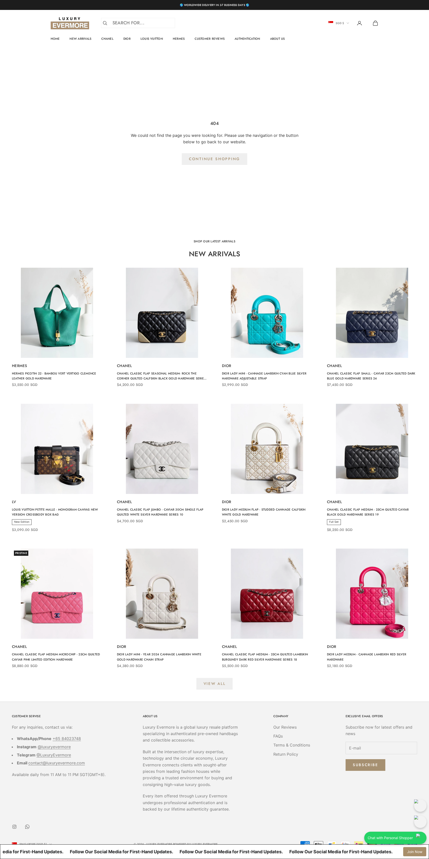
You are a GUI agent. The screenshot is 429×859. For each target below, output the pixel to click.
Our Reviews (285, 727)
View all (215, 683)
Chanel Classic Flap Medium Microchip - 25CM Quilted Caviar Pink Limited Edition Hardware (56, 657)
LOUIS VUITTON (152, 39)
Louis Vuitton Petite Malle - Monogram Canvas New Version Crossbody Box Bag (55, 512)
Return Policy (285, 754)
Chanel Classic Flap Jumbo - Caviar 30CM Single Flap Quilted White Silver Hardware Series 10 (160, 512)
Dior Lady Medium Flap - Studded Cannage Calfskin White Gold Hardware (264, 512)
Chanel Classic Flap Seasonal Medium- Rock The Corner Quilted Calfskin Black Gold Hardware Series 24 (161, 376)
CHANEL (107, 39)
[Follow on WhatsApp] (27, 826)
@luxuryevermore (54, 746)
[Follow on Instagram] (14, 826)
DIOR (127, 39)
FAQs (278, 736)
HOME (55, 39)
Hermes (19, 366)
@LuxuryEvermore (53, 754)
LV (14, 502)
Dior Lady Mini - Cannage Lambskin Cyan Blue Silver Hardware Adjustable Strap (264, 376)
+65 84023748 (67, 738)
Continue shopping (214, 159)
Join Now (414, 852)
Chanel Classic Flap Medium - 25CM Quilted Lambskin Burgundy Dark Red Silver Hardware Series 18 (265, 657)
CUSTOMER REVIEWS (210, 39)
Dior (226, 366)
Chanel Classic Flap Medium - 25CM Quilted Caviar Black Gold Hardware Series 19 (368, 512)
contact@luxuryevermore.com (56, 762)
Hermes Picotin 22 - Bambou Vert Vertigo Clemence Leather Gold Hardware (54, 376)
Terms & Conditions (291, 745)
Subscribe (365, 765)
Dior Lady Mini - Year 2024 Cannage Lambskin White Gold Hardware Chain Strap (159, 657)
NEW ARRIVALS (80, 39)
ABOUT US (277, 39)
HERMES (179, 39)
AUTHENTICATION (247, 39)
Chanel (124, 366)
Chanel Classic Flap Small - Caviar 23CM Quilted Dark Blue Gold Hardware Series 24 (371, 376)
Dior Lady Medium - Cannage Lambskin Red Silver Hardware (366, 657)
